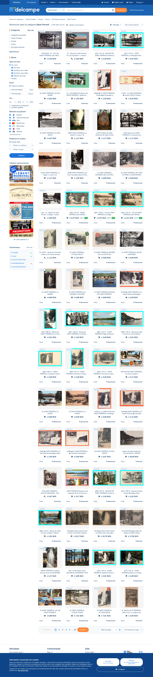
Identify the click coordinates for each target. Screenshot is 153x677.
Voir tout (29, 247)
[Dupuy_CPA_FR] (21, 192)
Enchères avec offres (21, 70)
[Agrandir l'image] (50, 40)
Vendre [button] (52, 2)
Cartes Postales (16, 38)
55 (75, 630)
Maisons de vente (20, 76)
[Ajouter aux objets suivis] (59, 32)
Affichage (116, 25)
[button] (113, 10)
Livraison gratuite (17, 107)
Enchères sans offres (21, 73)
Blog (49, 652)
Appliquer (21, 155)
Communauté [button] (63, 2)
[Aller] (119, 630)
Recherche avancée (137, 10)
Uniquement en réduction (20, 105)
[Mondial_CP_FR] (21, 210)
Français (139, 2)
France (13, 44)
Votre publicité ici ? (22, 239)
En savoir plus (23, 670)
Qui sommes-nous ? (16, 652)
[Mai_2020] (21, 173)
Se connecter (31, 2)
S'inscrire (16, 2)
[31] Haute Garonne (17, 47)
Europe (13, 41)
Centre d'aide (89, 652)
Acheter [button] (43, 2)
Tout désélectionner (15, 134)
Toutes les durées (18, 86)
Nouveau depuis (17, 89)
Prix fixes (17, 68)
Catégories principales (18, 35)
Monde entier (16, 142)
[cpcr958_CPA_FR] (21, 228)
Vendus (14, 78)
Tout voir (30, 30)
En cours (15, 65)
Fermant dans (16, 94)
